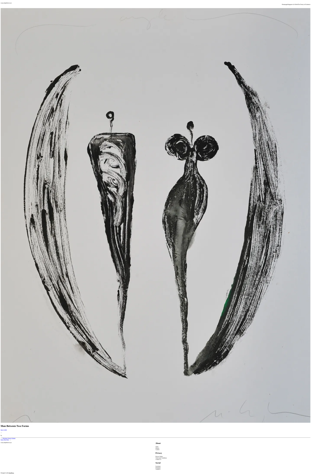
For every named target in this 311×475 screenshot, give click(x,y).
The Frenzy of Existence (304, 4)
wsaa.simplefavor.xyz (6, 3)
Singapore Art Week (292, 4)
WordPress (11, 473)
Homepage (284, 4)
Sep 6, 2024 (4, 430)
